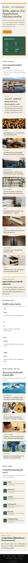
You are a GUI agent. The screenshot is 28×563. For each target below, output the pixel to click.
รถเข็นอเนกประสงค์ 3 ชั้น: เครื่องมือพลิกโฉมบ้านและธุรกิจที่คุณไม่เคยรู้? (13, 270)
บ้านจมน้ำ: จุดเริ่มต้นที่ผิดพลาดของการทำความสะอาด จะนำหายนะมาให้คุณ (13, 102)
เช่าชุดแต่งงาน (11, 489)
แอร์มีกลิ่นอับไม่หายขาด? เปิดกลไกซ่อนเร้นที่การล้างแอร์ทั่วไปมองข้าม (13, 134)
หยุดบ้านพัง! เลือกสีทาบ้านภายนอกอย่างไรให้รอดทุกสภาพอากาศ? (13, 231)
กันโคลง (9, 482)
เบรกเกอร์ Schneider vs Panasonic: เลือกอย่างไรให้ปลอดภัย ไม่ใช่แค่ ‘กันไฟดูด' (13, 193)
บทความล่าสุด (20, 558)
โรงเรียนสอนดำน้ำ (12, 504)
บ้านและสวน (14, 555)
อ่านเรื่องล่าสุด (7, 32)
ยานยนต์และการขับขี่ (8, 558)
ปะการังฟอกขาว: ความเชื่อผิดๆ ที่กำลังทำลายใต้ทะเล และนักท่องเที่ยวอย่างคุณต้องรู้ (13, 399)
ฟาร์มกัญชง (10, 496)
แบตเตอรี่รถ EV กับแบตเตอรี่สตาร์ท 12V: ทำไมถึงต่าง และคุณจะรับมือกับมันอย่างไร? (13, 458)
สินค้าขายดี (10, 511)
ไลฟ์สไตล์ (8, 555)
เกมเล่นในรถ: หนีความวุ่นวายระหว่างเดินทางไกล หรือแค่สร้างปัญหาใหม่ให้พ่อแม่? (13, 437)
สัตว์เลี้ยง (15, 558)
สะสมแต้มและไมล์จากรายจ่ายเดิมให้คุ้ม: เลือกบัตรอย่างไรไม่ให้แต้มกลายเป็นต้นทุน (13, 153)
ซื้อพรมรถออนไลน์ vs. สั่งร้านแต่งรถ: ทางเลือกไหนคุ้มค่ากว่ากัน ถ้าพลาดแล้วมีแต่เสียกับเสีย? (13, 174)
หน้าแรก (4, 555)
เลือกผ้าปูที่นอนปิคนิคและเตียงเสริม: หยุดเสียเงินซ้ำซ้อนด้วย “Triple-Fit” (13, 212)
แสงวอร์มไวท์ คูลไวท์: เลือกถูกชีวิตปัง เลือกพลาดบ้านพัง (13, 251)
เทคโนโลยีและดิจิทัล (20, 555)
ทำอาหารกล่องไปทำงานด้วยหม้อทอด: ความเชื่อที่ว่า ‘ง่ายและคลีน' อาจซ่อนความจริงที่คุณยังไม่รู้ (13, 419)
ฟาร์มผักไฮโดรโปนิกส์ (13, 519)
